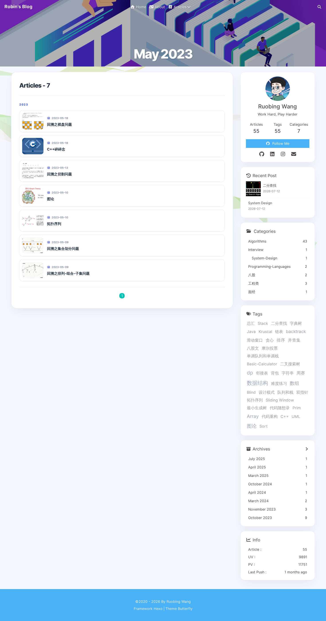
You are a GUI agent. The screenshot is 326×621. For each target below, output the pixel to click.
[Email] (294, 154)
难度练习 (279, 383)
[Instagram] (283, 154)
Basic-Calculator (262, 364)
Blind (251, 392)
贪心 (270, 340)
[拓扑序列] (32, 220)
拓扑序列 (54, 223)
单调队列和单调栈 (263, 356)
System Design (260, 203)
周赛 (301, 373)
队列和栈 (285, 392)
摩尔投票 (270, 348)
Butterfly (185, 608)
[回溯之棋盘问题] (32, 121)
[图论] (32, 196)
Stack (263, 323)
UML (296, 416)
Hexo (158, 608)
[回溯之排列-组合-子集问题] (32, 270)
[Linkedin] (272, 154)
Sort (263, 426)
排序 (281, 340)
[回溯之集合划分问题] (32, 245)
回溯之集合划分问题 (63, 248)
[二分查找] (253, 188)
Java (251, 331)
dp (250, 373)
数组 (294, 383)
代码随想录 (280, 408)
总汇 (251, 323)
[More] (306, 449)
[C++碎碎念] (32, 146)
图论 (50, 199)
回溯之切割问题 (59, 174)
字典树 (296, 323)
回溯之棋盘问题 (59, 124)
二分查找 (269, 185)
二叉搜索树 (290, 364)
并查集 (294, 340)
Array (253, 416)
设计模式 (267, 392)
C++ (285, 416)
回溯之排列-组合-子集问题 (68, 273)
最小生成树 (257, 408)
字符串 (288, 373)
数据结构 (257, 383)
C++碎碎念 (56, 149)
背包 (275, 373)
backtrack (296, 331)
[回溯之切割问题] (32, 171)
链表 (279, 331)
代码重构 (270, 416)
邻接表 (262, 373)
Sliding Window (280, 400)
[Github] (262, 154)
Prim (297, 408)
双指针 (302, 392)
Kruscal (265, 331)
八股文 (253, 348)
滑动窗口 (255, 340)
